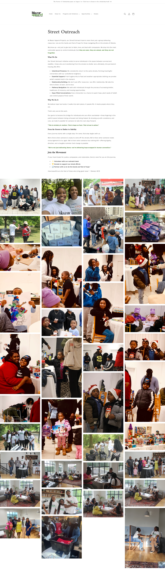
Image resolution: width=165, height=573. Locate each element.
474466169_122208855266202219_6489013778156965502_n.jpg (145, 195)
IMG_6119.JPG (103, 357)
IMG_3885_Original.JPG (103, 504)
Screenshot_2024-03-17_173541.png (103, 230)
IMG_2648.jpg (145, 227)
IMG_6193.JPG (103, 268)
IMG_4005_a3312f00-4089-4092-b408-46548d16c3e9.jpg (20, 229)
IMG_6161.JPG (145, 318)
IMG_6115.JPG (145, 392)
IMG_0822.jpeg (20, 523)
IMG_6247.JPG (145, 274)
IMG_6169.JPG (103, 313)
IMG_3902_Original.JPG (20, 493)
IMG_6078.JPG (145, 436)
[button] (71, 14)
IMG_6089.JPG (20, 409)
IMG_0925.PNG (62, 537)
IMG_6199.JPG (20, 257)
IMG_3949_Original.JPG (20, 465)
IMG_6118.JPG (103, 403)
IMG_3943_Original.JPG (145, 465)
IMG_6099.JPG (62, 429)
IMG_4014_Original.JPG (103, 447)
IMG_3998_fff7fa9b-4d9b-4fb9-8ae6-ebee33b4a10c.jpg (103, 192)
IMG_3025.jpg (62, 197)
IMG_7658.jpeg (20, 197)
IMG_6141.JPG (62, 368)
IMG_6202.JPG (62, 278)
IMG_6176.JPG (20, 302)
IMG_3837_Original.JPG (145, 538)
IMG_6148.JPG (145, 347)
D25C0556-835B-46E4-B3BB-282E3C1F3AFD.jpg (62, 231)
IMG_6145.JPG (20, 364)
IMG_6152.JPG (62, 322)
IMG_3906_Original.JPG (145, 493)
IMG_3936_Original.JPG (103, 475)
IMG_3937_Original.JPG (62, 474)
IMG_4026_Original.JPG (20, 437)
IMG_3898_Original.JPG (62, 501)
